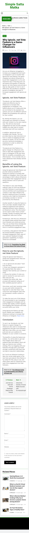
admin (12, 512)
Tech (4, 36)
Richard (13, 492)
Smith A (13, 481)
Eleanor (6, 50)
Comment (7, 414)
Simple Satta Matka (14, 5)
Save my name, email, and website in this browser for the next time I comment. (14, 455)
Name (6, 433)
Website (6, 447)
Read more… (21, 316)
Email (6, 440)
